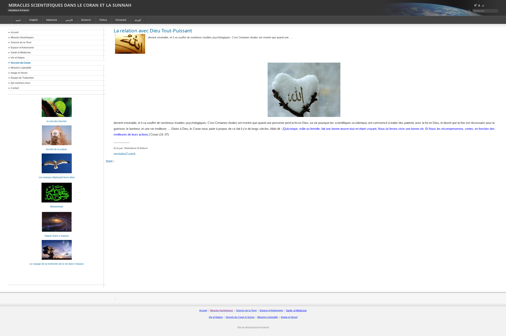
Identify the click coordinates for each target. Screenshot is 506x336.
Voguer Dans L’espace (56, 235)
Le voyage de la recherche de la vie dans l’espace (57, 264)
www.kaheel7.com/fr (124, 153)
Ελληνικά (121, 20)
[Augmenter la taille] (475, 5)
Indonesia (51, 20)
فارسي (69, 20)
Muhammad (56, 206)
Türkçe (103, 20)
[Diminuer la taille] (483, 5)
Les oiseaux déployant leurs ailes (57, 177)
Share (109, 161)
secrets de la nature (57, 149)
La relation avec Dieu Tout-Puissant (153, 30)
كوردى (138, 20)
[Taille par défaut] (479, 5)
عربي (18, 20)
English (33, 20)
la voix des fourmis (57, 121)
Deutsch (86, 20)
